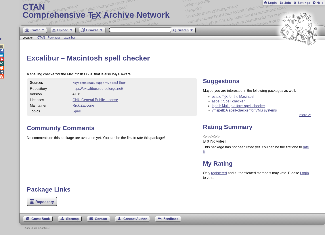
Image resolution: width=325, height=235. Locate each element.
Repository (44, 202)
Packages (54, 37)
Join (287, 2)
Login (272, 2)
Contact (101, 219)
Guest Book (40, 219)
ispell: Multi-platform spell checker (238, 106)
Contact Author (135, 219)
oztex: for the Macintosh (233, 96)
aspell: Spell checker (228, 101)
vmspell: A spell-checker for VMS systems (244, 110)
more (303, 115)
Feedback (170, 219)
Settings (304, 2)
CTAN (41, 37)
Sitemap (72, 219)
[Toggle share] (1, 39)
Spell (77, 111)
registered (219, 173)
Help (320, 2)
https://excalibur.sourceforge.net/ (98, 88)
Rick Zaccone (83, 105)
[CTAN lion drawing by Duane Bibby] (298, 54)
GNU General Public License (95, 100)
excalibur (69, 37)
